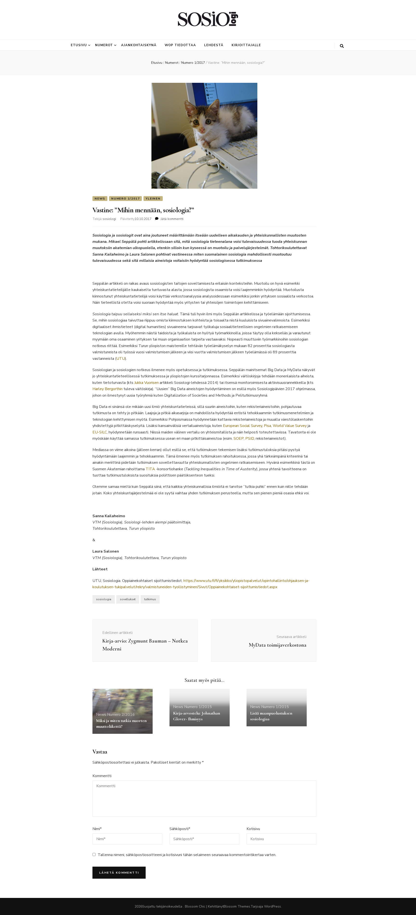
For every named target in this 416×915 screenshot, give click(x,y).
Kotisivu (253, 828)
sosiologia (103, 599)
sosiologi (109, 219)
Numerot (104, 45)
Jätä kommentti (172, 219)
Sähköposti (179, 828)
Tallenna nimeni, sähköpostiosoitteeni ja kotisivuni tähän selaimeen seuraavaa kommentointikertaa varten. (187, 854)
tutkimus (150, 599)
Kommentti (101, 776)
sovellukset (128, 599)
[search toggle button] (342, 46)
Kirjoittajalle (246, 45)
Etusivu (79, 45)
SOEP (239, 438)
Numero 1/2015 (198, 706)
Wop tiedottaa (180, 45)
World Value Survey (290, 425)
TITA (150, 469)
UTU (120, 358)
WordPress (272, 906)
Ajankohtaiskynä (139, 45)
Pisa (267, 425)
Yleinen (153, 198)
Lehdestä (213, 45)
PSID (249, 438)
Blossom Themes (237, 906)
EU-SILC (99, 432)
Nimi (97, 828)
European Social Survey (242, 425)
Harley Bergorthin (107, 389)
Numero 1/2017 (125, 198)
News (100, 198)
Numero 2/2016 (121, 714)
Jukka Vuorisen (146, 382)
